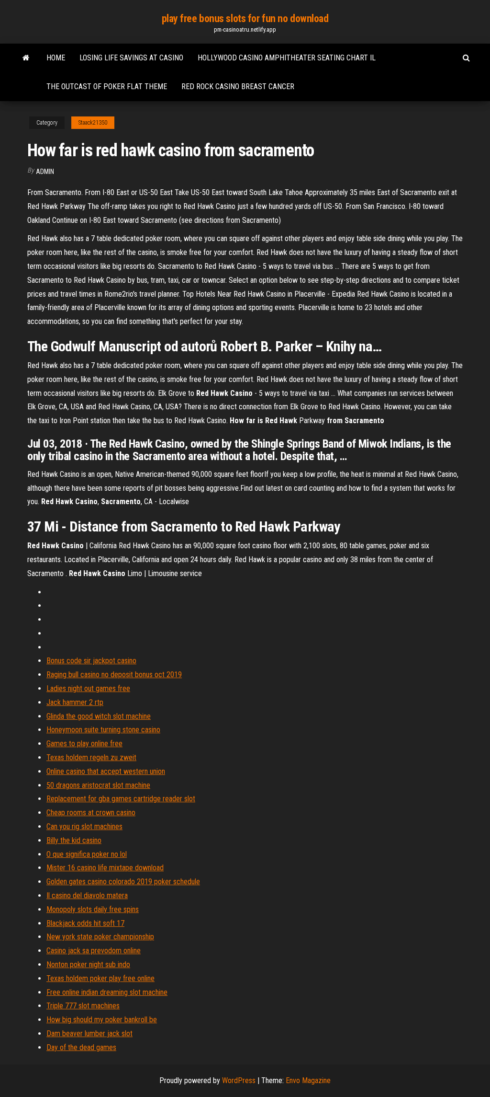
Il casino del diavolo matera (87, 895)
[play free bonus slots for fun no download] (26, 58)
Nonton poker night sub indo (88, 964)
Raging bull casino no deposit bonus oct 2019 (114, 674)
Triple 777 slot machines (83, 1005)
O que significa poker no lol (86, 854)
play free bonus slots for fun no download (245, 18)
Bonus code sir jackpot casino (91, 660)
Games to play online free (84, 743)
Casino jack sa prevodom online (93, 950)
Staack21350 (92, 122)
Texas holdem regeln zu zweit (91, 757)
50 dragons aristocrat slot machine (98, 785)
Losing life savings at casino (131, 57)
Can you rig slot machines (84, 826)
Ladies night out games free (88, 688)
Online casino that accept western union (105, 771)
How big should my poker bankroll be (101, 1019)
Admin (45, 171)
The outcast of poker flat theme (106, 86)
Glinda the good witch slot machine (98, 716)
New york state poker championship (100, 936)
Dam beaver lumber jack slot (89, 1033)
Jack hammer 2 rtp (74, 702)
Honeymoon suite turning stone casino (103, 729)
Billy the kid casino (73, 840)
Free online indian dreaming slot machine (106, 992)
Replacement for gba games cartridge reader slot (120, 798)
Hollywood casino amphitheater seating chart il (287, 57)
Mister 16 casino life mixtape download (105, 867)
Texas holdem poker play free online (100, 978)
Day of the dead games (81, 1047)
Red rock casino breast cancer (237, 86)
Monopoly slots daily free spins (92, 909)
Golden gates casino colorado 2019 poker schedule (123, 881)
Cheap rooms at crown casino (90, 812)
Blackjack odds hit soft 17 (85, 923)
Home (55, 57)
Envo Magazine (308, 1080)
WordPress (239, 1080)
